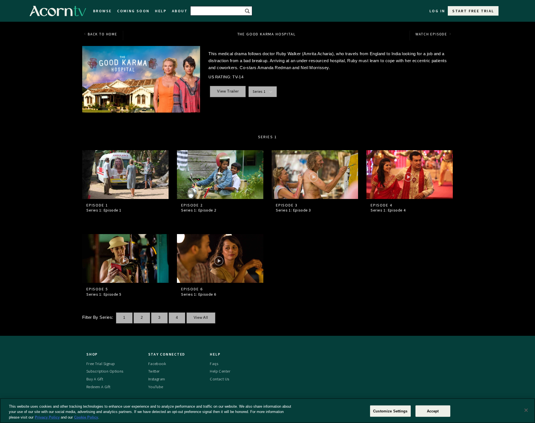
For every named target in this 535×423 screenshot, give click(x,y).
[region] (267, 410)
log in (437, 10)
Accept (433, 411)
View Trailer (228, 91)
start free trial (473, 10)
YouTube (155, 386)
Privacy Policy (47, 417)
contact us (219, 378)
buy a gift (94, 378)
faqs (214, 363)
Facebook (157, 363)
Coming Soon (133, 10)
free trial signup (100, 363)
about (180, 10)
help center (220, 371)
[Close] (526, 410)
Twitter (154, 371)
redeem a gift (98, 386)
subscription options (104, 371)
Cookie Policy (86, 417)
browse (102, 10)
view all (201, 318)
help (160, 10)
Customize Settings (390, 411)
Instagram (156, 378)
